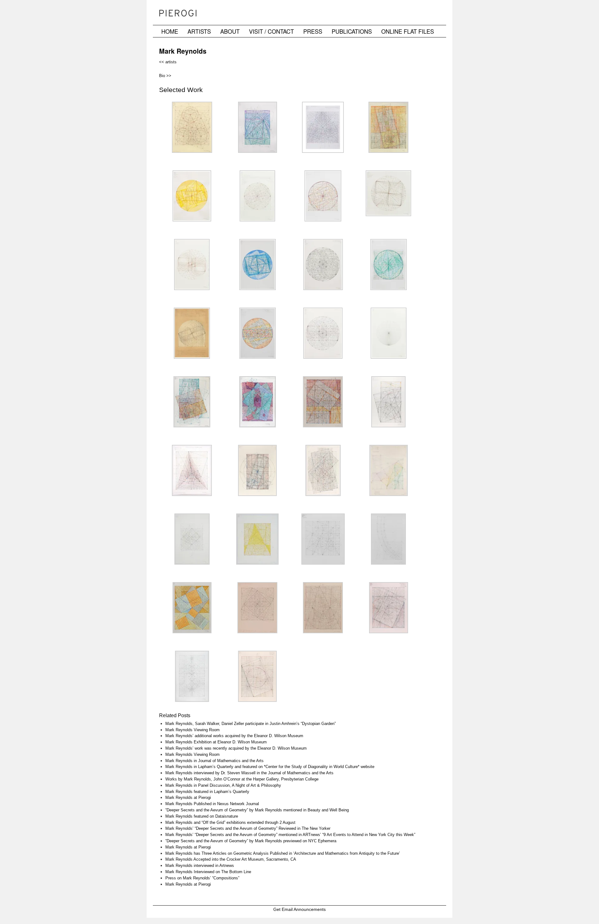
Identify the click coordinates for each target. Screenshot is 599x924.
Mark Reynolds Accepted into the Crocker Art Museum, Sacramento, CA (230, 859)
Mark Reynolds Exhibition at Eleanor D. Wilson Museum (216, 742)
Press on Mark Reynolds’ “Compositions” (202, 878)
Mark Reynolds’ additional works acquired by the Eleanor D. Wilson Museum (234, 735)
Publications (352, 31)
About (230, 31)
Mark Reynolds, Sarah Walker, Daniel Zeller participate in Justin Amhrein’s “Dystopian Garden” (250, 723)
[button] (191, 130)
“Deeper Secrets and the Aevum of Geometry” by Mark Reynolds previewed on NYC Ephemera (250, 841)
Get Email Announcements (299, 909)
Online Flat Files (407, 31)
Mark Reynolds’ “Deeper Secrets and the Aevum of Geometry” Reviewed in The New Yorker (247, 828)
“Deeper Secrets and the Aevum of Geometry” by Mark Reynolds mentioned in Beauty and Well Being (257, 810)
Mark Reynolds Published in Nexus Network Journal (212, 803)
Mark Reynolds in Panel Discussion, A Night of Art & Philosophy (223, 785)
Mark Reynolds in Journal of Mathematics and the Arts (214, 760)
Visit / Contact (271, 31)
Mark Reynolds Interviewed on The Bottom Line (208, 871)
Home (169, 31)
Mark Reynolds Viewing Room (192, 729)
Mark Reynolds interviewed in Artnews (199, 865)
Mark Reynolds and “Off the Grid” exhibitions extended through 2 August (230, 822)
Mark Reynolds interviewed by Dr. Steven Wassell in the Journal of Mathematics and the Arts (249, 773)
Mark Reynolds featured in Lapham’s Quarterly (207, 791)
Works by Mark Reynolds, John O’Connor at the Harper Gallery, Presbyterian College (242, 779)
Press (312, 31)
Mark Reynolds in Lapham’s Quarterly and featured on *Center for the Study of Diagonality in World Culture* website (269, 766)
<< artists (168, 62)
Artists (199, 31)
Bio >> (165, 75)
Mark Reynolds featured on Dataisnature (201, 816)
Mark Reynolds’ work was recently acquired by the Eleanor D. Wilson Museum (236, 748)
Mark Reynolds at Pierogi (188, 797)
